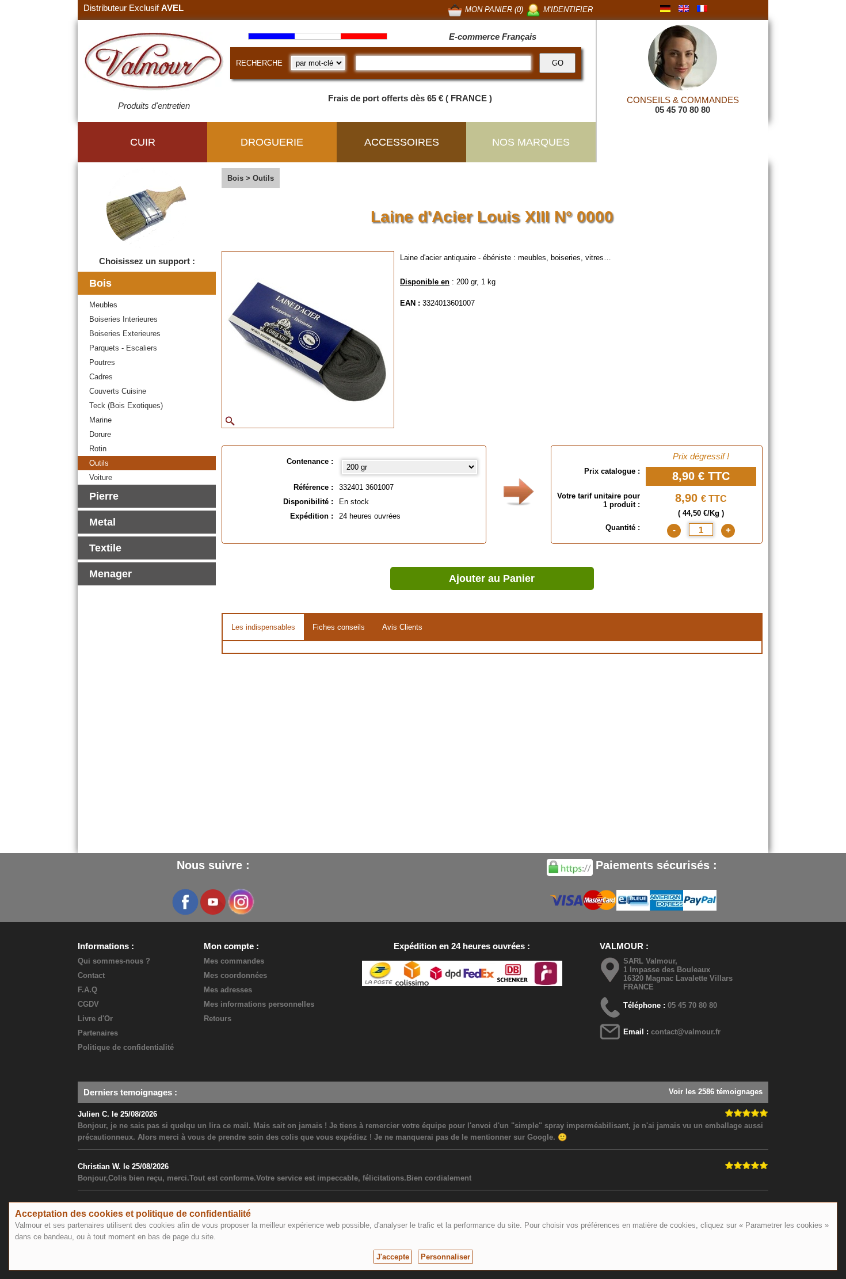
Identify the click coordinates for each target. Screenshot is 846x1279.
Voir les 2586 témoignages (716, 1091)
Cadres (101, 376)
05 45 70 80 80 (682, 110)
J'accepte (392, 1257)
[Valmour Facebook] (185, 902)
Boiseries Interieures (123, 319)
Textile (105, 548)
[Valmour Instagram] (240, 902)
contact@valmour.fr (686, 1031)
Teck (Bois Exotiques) (126, 405)
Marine (100, 420)
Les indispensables (263, 627)
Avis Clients (402, 627)
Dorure (100, 434)
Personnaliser (445, 1257)
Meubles (103, 304)
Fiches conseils (339, 627)
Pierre (104, 496)
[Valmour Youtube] (213, 902)
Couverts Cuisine (117, 391)
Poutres (102, 362)
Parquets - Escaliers (123, 348)
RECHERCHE (259, 63)
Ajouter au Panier (492, 578)
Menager (110, 574)
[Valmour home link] (154, 63)
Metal (102, 522)
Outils (99, 463)
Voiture (100, 477)
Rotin (97, 448)
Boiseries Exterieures (125, 333)
